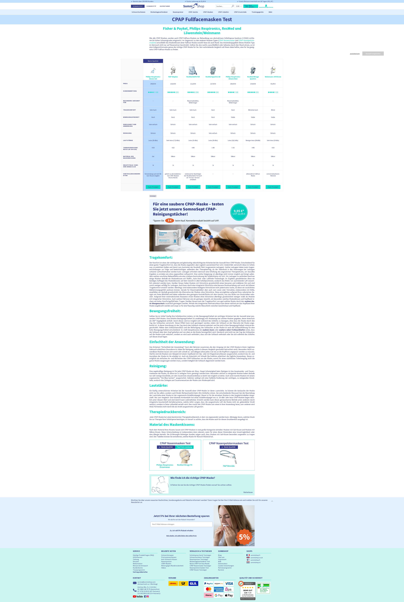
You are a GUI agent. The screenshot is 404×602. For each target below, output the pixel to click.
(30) (197, 92)
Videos (163, 568)
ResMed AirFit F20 (193, 77)
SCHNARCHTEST (138, 6)
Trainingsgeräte (257, 12)
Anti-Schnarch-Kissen (169, 559)
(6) (157, 92)
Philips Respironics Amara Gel (153, 78)
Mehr (270, 12)
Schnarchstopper (167, 555)
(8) (237, 92)
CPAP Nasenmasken (227, 40)
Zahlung (136, 559)
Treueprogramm (139, 570)
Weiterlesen (248, 492)
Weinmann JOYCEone (273, 77)
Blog (220, 555)
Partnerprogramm (225, 568)
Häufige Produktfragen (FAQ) (143, 555)
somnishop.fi (255, 560)
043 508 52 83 (145, 593)
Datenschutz (222, 563)
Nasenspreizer (178, 12)
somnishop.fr (255, 555)
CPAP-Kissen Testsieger (198, 570)
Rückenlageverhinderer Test (200, 561)
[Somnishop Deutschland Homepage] (194, 8)
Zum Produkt (153, 187)
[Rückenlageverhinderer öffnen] (168, 12)
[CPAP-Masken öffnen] (213, 12)
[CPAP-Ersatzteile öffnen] (247, 12)
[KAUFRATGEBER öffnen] (170, 6)
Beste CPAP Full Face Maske (199, 563)
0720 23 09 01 (144, 591)
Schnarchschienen (138, 12)
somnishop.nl (255, 562)
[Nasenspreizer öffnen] (184, 12)
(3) (277, 92)
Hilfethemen (137, 557)
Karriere (221, 570)
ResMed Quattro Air (213, 77)
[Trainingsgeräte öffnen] (264, 12)
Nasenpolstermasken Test (199, 568)
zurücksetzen (355, 54)
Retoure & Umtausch (140, 566)
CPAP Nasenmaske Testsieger (200, 566)
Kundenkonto (138, 568)
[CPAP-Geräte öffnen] (198, 12)
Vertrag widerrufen (140, 572)
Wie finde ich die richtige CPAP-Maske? (192, 477)
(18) (217, 92)
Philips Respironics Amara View (233, 78)
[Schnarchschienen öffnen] (146, 12)
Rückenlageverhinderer (159, 12)
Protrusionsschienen (168, 557)
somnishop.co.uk (257, 558)
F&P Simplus (173, 77)
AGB (219, 561)
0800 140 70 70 (145, 589)
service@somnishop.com (146, 582)
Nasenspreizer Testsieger (199, 559)
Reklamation (137, 563)
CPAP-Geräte (193, 12)
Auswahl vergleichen (373, 54)
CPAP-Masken (208, 12)
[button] (250, 6)
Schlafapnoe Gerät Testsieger (200, 555)
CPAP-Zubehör (223, 12)
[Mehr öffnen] (273, 12)
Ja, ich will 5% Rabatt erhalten (181, 530)
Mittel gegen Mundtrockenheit (172, 566)
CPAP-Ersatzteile (240, 12)
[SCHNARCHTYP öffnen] (156, 6)
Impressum (222, 559)
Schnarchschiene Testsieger (200, 557)
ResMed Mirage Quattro (253, 78)
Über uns (221, 557)
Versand (136, 561)
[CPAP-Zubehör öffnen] (229, 12)
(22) (177, 92)
